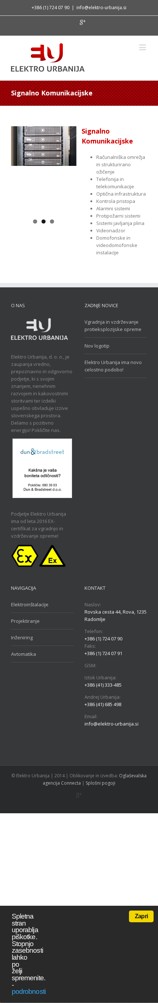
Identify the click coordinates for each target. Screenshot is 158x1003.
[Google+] (83, 22)
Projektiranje (25, 621)
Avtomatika (23, 654)
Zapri (141, 916)
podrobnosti (29, 991)
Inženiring (22, 637)
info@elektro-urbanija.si (101, 7)
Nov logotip (97, 345)
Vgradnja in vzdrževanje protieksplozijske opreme (113, 325)
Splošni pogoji (100, 783)
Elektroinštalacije (30, 604)
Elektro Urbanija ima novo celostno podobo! (113, 366)
